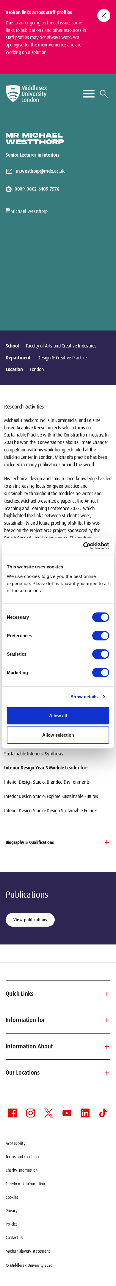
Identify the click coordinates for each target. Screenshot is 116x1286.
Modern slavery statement (28, 1251)
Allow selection (58, 735)
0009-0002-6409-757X (37, 189)
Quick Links (58, 994)
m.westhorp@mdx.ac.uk (40, 171)
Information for (58, 1020)
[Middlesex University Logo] (26, 93)
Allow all (58, 715)
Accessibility (15, 1143)
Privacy (12, 1210)
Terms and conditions (23, 1156)
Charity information (21, 1170)
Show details (84, 696)
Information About (58, 1046)
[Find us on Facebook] (12, 1113)
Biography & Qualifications (30, 842)
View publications (30, 919)
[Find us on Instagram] (30, 1113)
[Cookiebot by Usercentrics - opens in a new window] (83, 546)
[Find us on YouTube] (67, 1113)
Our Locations (58, 1073)
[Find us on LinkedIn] (85, 1113)
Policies (12, 1224)
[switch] (100, 635)
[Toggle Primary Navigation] (88, 93)
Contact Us (14, 1237)
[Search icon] (103, 93)
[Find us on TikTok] (103, 1113)
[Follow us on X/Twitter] (49, 1113)
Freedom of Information (25, 1184)
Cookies (12, 1197)
